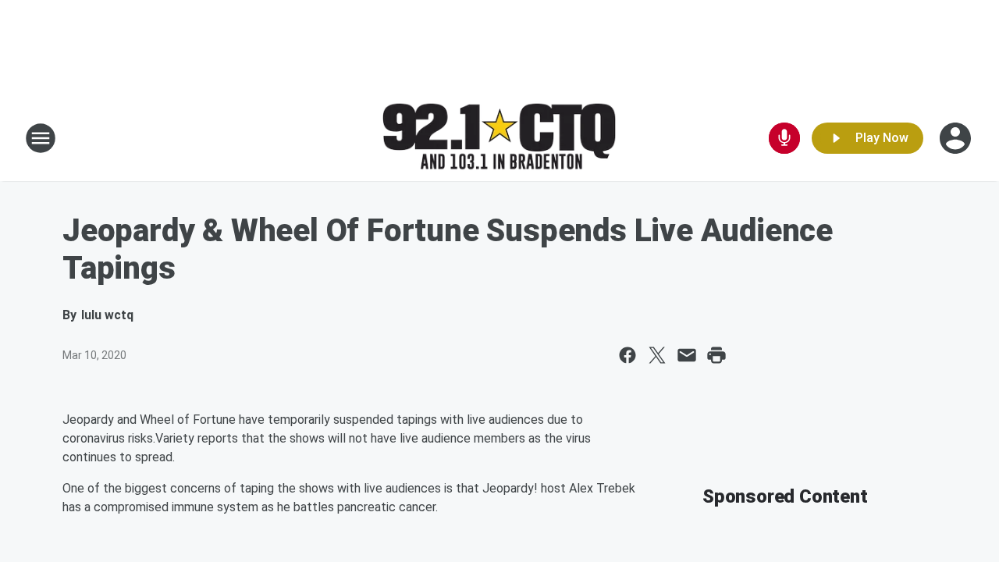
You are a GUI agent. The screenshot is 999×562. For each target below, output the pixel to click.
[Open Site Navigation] (40, 138)
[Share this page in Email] (687, 355)
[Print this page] (716, 355)
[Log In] (957, 138)
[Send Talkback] (784, 138)
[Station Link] (499, 138)
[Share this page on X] (657, 355)
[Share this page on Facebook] (627, 355)
